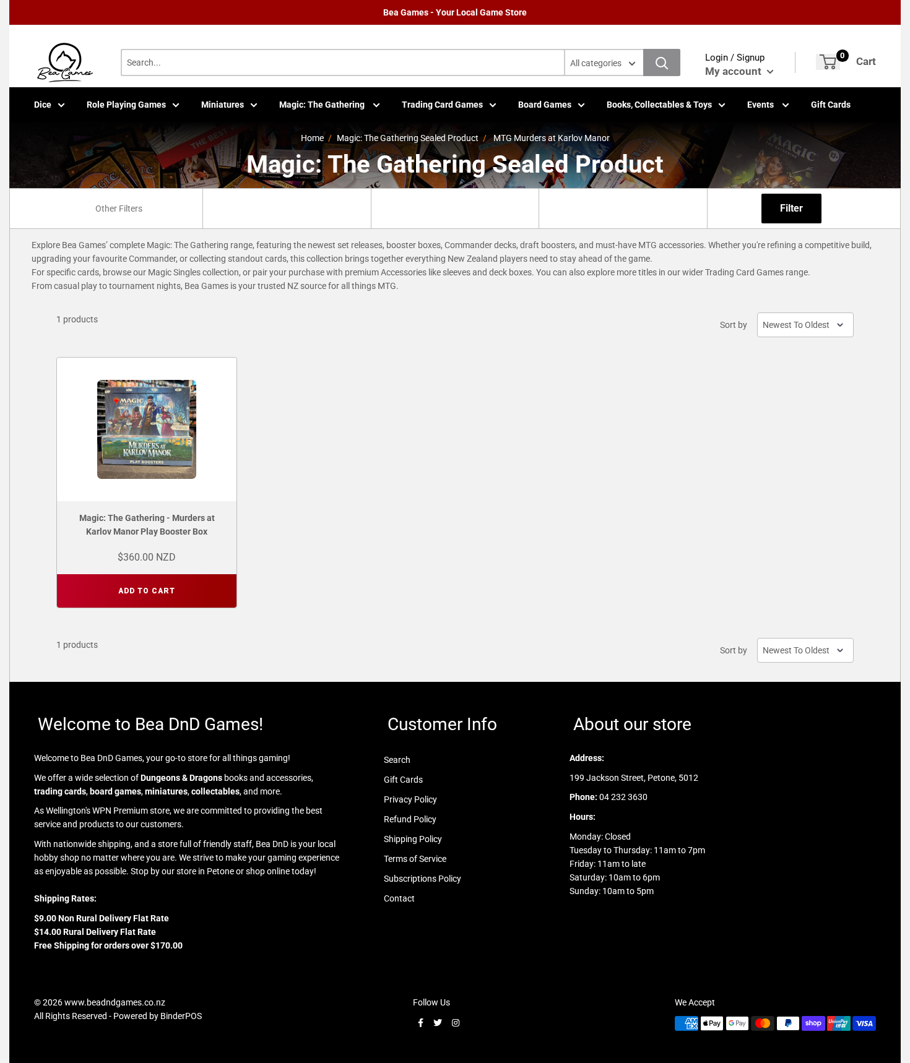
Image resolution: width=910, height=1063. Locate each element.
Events (761, 105)
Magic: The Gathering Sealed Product (408, 138)
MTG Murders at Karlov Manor (551, 138)
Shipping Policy (413, 839)
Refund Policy (410, 819)
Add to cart (146, 591)
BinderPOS (181, 1016)
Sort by (733, 325)
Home (312, 138)
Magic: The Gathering (322, 105)
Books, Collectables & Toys (659, 105)
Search (397, 760)
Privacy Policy (410, 799)
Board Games (544, 105)
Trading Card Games (442, 105)
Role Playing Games (126, 105)
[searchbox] (120, 208)
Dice (42, 105)
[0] (828, 62)
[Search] (661, 62)
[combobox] (119, 208)
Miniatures (222, 105)
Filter (791, 208)
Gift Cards (831, 105)
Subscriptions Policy (422, 879)
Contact (399, 898)
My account (734, 71)
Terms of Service (415, 859)
